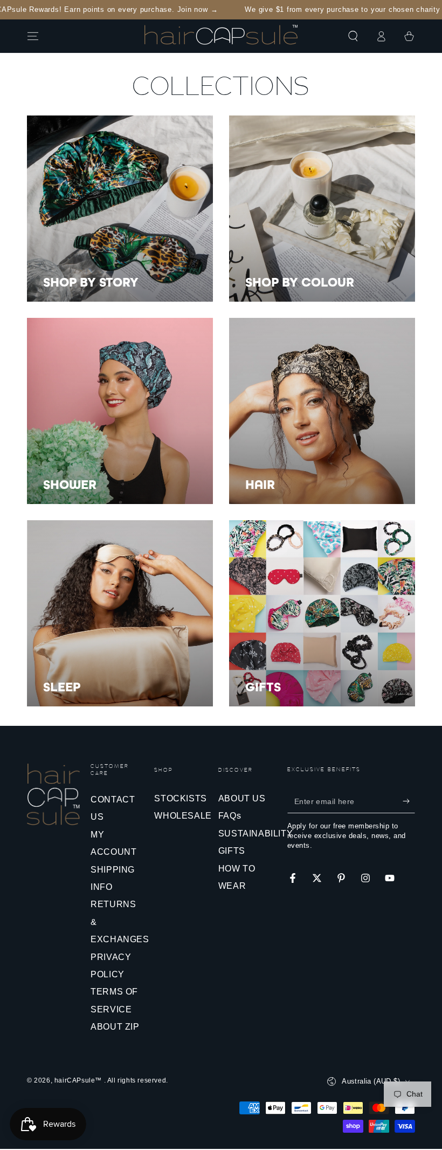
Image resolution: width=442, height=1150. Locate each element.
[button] (353, 36)
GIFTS (231, 850)
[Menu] (33, 36)
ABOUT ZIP (115, 1026)
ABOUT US (242, 798)
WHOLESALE (182, 815)
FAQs (229, 815)
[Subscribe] (409, 801)
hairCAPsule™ (79, 1080)
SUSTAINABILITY (255, 833)
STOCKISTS (180, 798)
